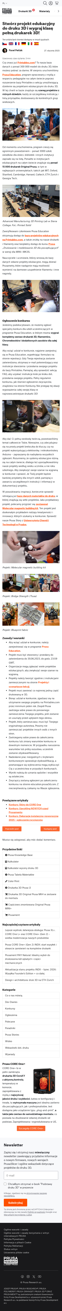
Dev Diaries (11, 1001)
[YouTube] (39, 1276)
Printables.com (26, 62)
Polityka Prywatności (14, 1239)
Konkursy (10, 1008)
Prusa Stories (12, 1034)
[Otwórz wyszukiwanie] (45, 3)
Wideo (8, 1041)
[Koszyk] (57, 3)
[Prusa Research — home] (7, 11)
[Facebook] (22, 1276)
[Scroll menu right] (58, 11)
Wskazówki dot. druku (17, 1047)
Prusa (51, 243)
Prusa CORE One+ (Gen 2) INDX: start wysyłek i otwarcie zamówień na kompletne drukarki (31, 946)
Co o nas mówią (13, 995)
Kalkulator (13, 861)
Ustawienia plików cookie (16, 1252)
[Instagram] (28, 1276)
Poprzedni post (12, 829)
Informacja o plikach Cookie (17, 1242)
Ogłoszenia (11, 1015)
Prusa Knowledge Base (20, 854)
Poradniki (10, 1028)
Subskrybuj (15, 1202)
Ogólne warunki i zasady (16, 1229)
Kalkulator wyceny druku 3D (22, 868)
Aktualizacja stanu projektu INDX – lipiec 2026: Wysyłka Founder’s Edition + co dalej (30, 971)
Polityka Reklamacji (13, 1245)
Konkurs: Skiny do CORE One (25, 804)
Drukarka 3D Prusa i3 (19, 887)
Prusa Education (11, 74)
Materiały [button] (44, 11)
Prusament (14, 914)
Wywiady (10, 1054)
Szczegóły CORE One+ (31, 1128)
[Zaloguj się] (50, 3)
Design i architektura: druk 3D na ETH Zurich (29, 979)
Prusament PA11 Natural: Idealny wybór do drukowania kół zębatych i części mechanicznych (27, 959)
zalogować (20, 839)
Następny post (50, 829)
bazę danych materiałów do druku (36, 496)
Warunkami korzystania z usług (18, 1214)
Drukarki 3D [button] (26, 11)
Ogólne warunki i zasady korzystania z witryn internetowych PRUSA (26, 1234)
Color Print (13, 881)
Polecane (10, 1021)
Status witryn (10, 1249)
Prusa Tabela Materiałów (20, 874)
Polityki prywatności (36, 1212)
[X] (34, 1276)
